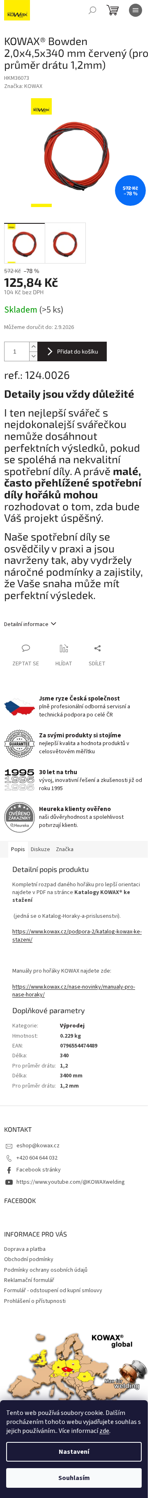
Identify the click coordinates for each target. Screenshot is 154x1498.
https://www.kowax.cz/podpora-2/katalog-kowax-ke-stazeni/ (77, 936)
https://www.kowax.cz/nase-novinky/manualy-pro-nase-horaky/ (73, 991)
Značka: (23, 86)
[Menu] (135, 10)
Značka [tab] (65, 849)
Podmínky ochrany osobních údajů (45, 1270)
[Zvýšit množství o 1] (33, 346)
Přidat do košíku (77, 351)
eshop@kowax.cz (38, 1146)
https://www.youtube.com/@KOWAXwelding (70, 1182)
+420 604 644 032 (36, 1158)
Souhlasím (74, 1477)
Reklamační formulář (29, 1280)
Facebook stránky (38, 1170)
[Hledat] (92, 10)
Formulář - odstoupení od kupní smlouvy (53, 1290)
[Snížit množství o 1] (33, 356)
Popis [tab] (18, 849)
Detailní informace (26, 624)
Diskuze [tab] (40, 849)
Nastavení (74, 1451)
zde (104, 1430)
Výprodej (72, 1026)
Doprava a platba (25, 1249)
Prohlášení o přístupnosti (35, 1301)
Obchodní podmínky (28, 1259)
